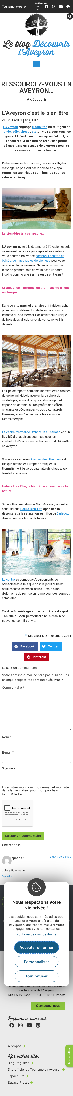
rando (6, 131)
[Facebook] (47, 6)
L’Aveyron (10, 127)
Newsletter (69, 1056)
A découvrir (36, 99)
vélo (15, 131)
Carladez (63, 513)
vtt (34, 131)
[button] (36, 64)
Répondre (7, 876)
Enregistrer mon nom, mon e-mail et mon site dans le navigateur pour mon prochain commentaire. (35, 790)
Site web (8, 768)
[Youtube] (61, 6)
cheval (25, 131)
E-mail (8, 752)
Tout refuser (36, 976)
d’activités (39, 127)
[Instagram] (54, 6)
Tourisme (14, 6)
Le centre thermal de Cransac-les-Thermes (31, 432)
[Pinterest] (68, 6)
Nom (6, 736)
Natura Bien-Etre (31, 509)
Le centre (8, 579)
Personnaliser (36, 961)
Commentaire (13, 687)
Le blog (36, 48)
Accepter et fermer (36, 947)
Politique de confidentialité (36, 934)
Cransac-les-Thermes (46, 459)
